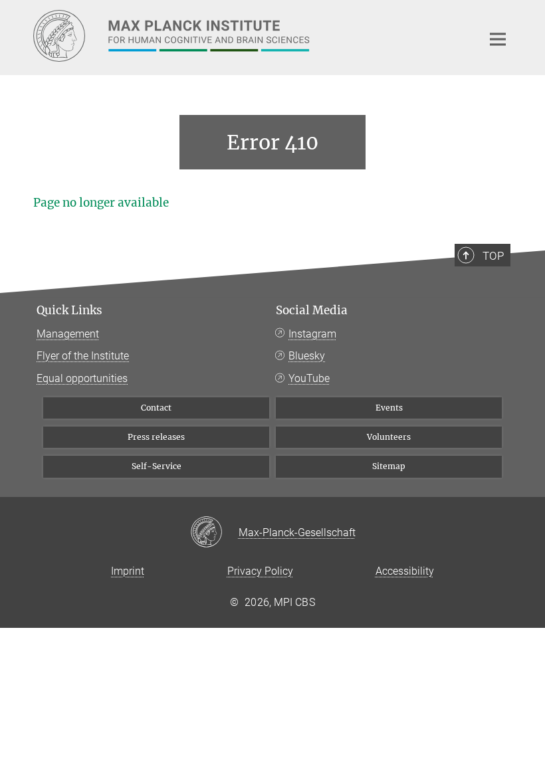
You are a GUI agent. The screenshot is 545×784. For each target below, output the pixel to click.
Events (389, 408)
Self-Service (156, 466)
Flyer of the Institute (83, 355)
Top (493, 255)
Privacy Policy (260, 571)
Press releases (156, 437)
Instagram (312, 334)
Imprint (127, 571)
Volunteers (389, 437)
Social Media (312, 310)
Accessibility (405, 571)
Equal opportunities (82, 378)
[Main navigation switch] (498, 39)
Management (68, 334)
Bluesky (306, 355)
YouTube (309, 378)
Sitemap (388, 466)
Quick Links (69, 310)
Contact (156, 408)
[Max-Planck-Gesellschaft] (214, 533)
